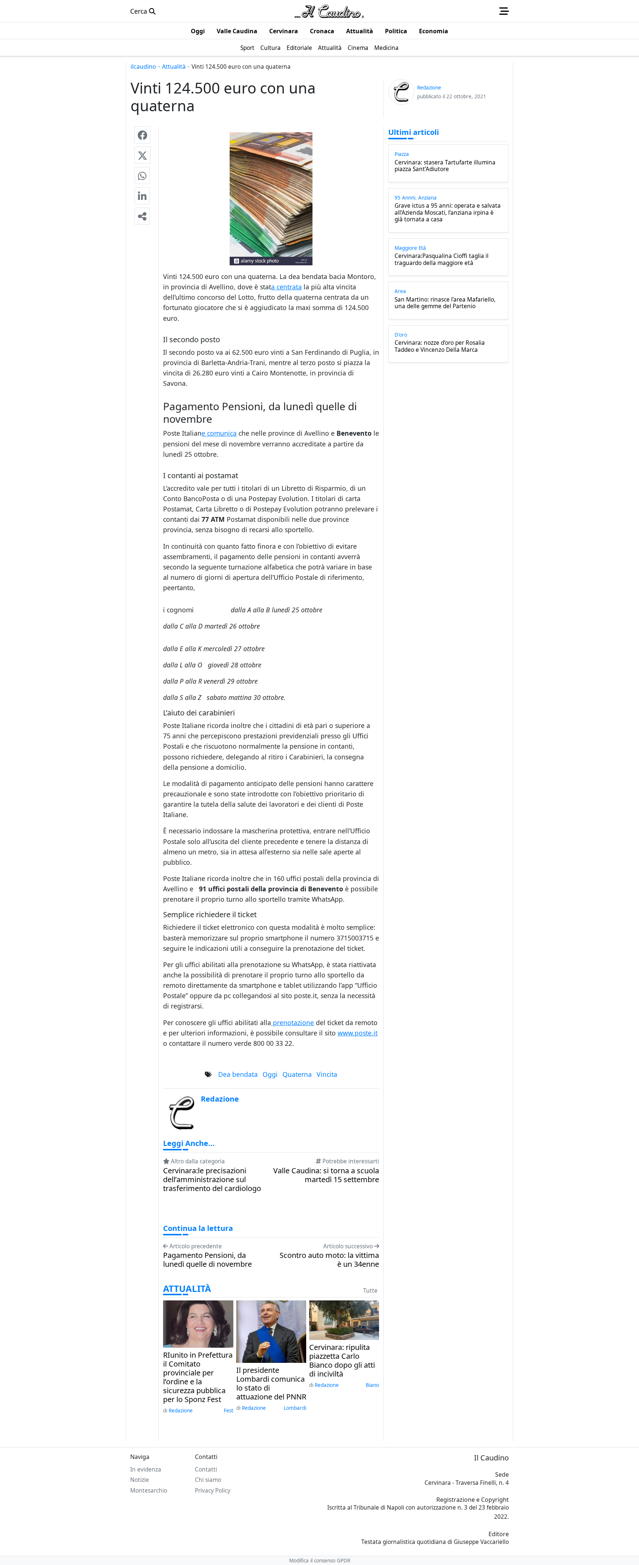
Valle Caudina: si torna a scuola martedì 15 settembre (326, 1175)
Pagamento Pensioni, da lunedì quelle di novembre (207, 1260)
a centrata (286, 286)
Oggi (270, 1074)
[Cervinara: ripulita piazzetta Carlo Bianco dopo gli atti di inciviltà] (344, 1319)
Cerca (139, 11)
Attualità (174, 66)
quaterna (297, 1074)
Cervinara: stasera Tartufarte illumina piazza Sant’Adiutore (445, 166)
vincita (327, 1074)
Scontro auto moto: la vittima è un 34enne (329, 1260)
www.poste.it (358, 1032)
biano (372, 1385)
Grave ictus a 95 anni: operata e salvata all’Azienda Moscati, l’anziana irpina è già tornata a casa (448, 213)
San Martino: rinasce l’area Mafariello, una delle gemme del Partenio (445, 303)
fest (228, 1410)
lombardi (295, 1408)
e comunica (219, 433)
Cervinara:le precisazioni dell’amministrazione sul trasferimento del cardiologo (212, 1179)
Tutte (370, 1290)
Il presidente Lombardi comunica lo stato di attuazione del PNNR (271, 1383)
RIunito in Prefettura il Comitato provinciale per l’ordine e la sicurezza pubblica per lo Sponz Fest (198, 1377)
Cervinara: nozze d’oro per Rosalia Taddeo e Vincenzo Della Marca (440, 346)
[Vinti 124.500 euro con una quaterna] (142, 134)
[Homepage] (329, 11)
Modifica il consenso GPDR (319, 1560)
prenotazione (292, 1022)
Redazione (181, 1410)
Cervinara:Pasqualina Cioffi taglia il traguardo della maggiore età (441, 259)
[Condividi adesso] (142, 216)
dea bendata (238, 1074)
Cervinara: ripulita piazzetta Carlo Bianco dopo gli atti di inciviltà (342, 1360)
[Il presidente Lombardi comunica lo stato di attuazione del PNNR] (271, 1330)
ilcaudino (143, 66)
